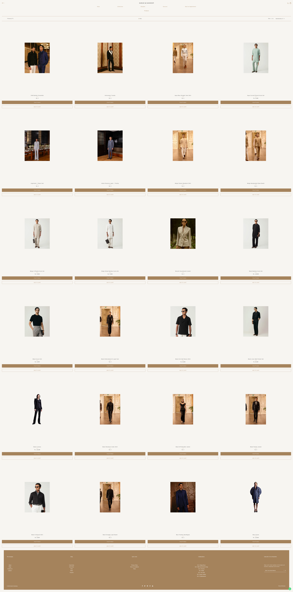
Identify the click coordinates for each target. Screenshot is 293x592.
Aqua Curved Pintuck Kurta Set (255, 95)
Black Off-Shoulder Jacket (183, 446)
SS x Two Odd (201, 572)
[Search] (288, 3)
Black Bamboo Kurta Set (256, 271)
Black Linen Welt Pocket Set (256, 359)
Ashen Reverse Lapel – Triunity (110, 183)
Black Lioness (37, 446)
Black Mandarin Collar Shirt (110, 446)
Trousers (72, 572)
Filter (141, 18)
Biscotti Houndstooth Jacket (183, 271)
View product (37, 102)
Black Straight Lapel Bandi (110, 534)
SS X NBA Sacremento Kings (201, 566)
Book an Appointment (190, 6)
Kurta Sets (71, 566)
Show (269, 18)
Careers (10, 570)
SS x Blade (201, 570)
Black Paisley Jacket (255, 446)
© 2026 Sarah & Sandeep (12, 586)
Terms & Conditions (134, 566)
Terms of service (281, 586)
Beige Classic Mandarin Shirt (183, 183)
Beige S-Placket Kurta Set (37, 271)
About (10, 565)
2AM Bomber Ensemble (37, 95)
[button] (280, 18)
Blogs (10, 566)
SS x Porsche (201, 568)
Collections (120, 6)
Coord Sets (71, 565)
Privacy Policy (134, 565)
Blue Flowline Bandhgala (183, 534)
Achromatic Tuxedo (110, 95)
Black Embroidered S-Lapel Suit (110, 359)
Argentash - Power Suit (37, 183)
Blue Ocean (256, 534)
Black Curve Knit (37, 359)
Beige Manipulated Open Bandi (255, 183)
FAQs (134, 568)
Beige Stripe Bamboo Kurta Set (110, 271)
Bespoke (143, 6)
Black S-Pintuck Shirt (37, 534)
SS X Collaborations (201, 576)
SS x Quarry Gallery (201, 574)
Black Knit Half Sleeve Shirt (183, 359)
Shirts (71, 570)
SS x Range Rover (201, 565)
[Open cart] (290, 3)
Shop (98, 6)
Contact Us (9, 568)
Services (165, 6)
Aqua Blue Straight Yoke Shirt (183, 95)
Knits (71, 568)
